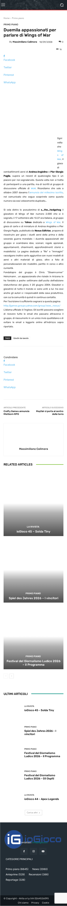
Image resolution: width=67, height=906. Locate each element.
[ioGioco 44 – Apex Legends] (13, 798)
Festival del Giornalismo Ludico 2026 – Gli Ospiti (39, 777)
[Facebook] (24, 851)
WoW (33, 188)
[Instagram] (33, 851)
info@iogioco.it (40, 842)
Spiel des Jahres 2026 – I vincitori (33, 598)
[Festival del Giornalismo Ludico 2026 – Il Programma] (33, 636)
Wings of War (60, 155)
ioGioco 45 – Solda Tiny (33, 531)
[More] (33, 88)
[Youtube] (42, 851)
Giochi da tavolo (21, 338)
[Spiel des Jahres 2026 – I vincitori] (33, 570)
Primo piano (18, 18)
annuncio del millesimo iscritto (46, 192)
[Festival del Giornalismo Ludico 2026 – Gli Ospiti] (13, 775)
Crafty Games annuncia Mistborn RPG (16, 412)
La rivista (33, 527)
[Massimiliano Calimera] (6, 42)
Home (7, 18)
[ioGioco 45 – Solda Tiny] (33, 503)
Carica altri (32, 812)
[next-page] (11, 676)
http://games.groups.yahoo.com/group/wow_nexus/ (32, 305)
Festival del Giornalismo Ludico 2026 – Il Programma (34, 662)
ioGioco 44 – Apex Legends (41, 799)
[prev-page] (6, 676)
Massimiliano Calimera (25, 42)
